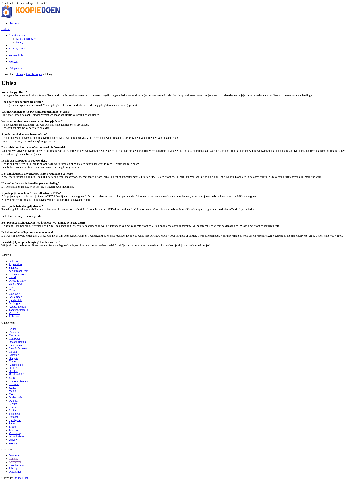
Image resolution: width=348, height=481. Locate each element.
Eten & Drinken (18, 348)
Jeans (12, 377)
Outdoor (13, 400)
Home (19, 74)
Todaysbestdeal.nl (19, 309)
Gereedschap (16, 364)
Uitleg (19, 42)
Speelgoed (15, 420)
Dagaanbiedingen (26, 38)
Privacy (13, 468)
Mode (12, 394)
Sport (12, 423)
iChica (12, 287)
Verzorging (15, 433)
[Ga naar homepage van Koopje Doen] (30, 16)
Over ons (14, 23)
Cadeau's (14, 332)
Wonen (13, 443)
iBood (12, 277)
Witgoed (13, 439)
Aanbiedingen (17, 35)
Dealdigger (15, 303)
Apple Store (15, 264)
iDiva (12, 290)
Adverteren (15, 461)
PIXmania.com (17, 274)
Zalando (13, 267)
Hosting (13, 371)
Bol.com (13, 261)
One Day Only (17, 280)
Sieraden (14, 416)
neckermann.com (18, 270)
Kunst (12, 387)
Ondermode (15, 397)
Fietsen (13, 351)
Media (12, 390)
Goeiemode (15, 296)
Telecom (13, 430)
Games (13, 361)
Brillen (12, 328)
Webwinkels (16, 55)
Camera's (14, 354)
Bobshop (14, 316)
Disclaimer (15, 471)
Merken (13, 61)
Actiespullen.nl (17, 306)
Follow (5, 29)
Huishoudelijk (17, 374)
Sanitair (13, 410)
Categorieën (15, 68)
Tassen (12, 426)
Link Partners (16, 465)
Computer (14, 338)
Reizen (13, 407)
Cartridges (14, 335)
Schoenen (14, 413)
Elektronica (15, 345)
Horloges (14, 367)
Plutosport (14, 293)
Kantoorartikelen (18, 381)
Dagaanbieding (17, 341)
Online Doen (21, 477)
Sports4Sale (15, 300)
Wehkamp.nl (16, 283)
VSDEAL (14, 313)
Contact (13, 458)
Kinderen (14, 384)
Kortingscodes (17, 48)
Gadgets (13, 358)
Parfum (13, 403)
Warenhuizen (16, 436)
